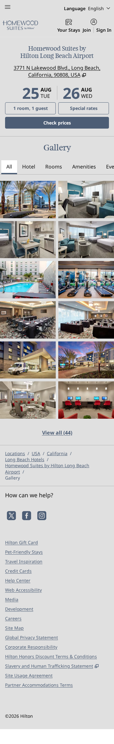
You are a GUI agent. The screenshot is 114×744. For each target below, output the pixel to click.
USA (36, 453)
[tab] (9, 167)
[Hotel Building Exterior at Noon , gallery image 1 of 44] (28, 199)
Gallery (12, 478)
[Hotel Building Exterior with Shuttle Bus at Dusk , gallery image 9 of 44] (28, 360)
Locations (15, 453)
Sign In (103, 30)
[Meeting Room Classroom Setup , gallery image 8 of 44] (86, 320)
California (57, 453)
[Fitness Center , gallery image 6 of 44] (86, 279)
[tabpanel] (57, 312)
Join (87, 30)
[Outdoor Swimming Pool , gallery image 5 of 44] (28, 279)
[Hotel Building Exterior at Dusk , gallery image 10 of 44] (86, 360)
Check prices (73, 122)
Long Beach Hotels (24, 459)
